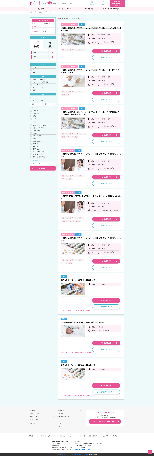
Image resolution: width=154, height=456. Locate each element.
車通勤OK (35, 138)
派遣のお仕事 (33, 416)
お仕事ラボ (33, 12)
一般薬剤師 (36, 113)
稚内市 (34, 57)
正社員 (34, 67)
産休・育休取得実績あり (40, 151)
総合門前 (35, 146)
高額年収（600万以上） (39, 125)
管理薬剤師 (36, 116)
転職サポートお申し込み (106, 421)
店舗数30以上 (37, 141)
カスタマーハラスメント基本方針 (76, 436)
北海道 (40, 12)
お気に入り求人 (61, 410)
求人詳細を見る (106, 51)
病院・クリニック (38, 87)
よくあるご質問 (34, 419)
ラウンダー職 (36, 110)
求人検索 (32, 410)
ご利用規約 (62, 436)
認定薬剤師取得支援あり (40, 157)
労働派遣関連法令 (92, 436)
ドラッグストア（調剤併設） (41, 82)
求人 (46, 12)
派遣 (34, 72)
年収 (34, 100)
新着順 (73, 18)
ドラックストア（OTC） (40, 84)
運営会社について (33, 436)
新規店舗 (35, 143)
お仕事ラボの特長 (34, 413)
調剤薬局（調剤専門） (39, 79)
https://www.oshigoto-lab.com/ (82, 449)
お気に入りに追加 (106, 57)
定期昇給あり (36, 130)
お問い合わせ (115, 436)
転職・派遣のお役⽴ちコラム (65, 416)
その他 (34, 118)
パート (34, 69)
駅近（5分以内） (37, 135)
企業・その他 (36, 90)
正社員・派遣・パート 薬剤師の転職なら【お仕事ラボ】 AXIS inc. (75, 454)
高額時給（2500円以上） (40, 128)
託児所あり (36, 149)
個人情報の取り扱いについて (48, 436)
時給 (42, 100)
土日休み (35, 133)
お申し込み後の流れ (63, 413)
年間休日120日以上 (38, 154)
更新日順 (78, 18)
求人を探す (43, 168)
